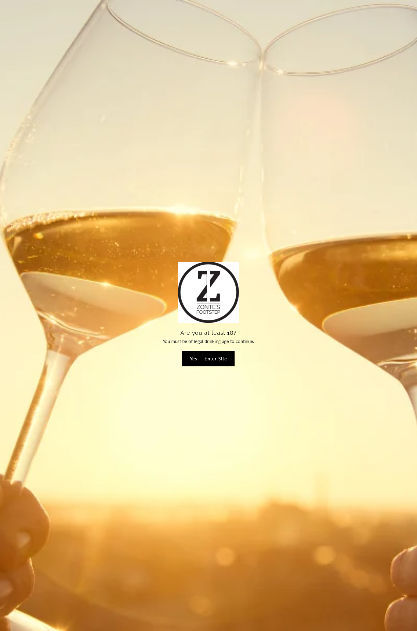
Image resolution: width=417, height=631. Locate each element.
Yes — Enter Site (208, 358)
